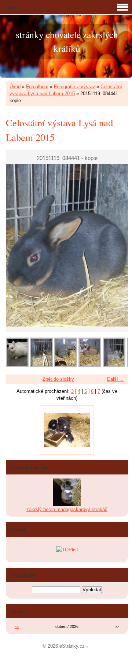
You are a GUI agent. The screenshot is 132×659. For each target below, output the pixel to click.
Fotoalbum (37, 86)
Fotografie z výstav (74, 86)
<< (17, 626)
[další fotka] (116, 245)
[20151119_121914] (41, 365)
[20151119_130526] (114, 365)
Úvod (15, 86)
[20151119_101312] (17, 365)
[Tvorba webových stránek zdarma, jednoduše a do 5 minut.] (87, 646)
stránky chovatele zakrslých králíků (67, 41)
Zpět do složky (58, 379)
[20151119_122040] (65, 365)
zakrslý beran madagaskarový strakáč (66, 509)
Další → (115, 379)
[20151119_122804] (89, 365)
